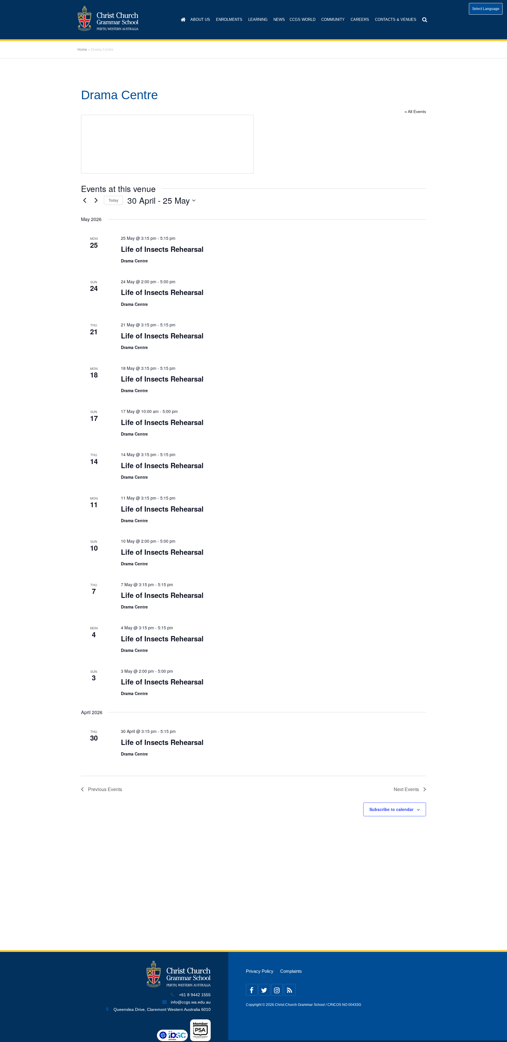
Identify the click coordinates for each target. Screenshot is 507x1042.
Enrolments (229, 19)
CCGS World (302, 19)
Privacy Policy (259, 971)
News (279, 19)
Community (333, 19)
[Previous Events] (84, 200)
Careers (360, 19)
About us (200, 19)
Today (113, 200)
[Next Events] (95, 200)
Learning (258, 19)
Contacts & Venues (395, 19)
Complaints (291, 971)
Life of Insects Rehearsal (162, 249)
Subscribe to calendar (391, 809)
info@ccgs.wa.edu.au (191, 1002)
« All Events (415, 111)
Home (82, 50)
